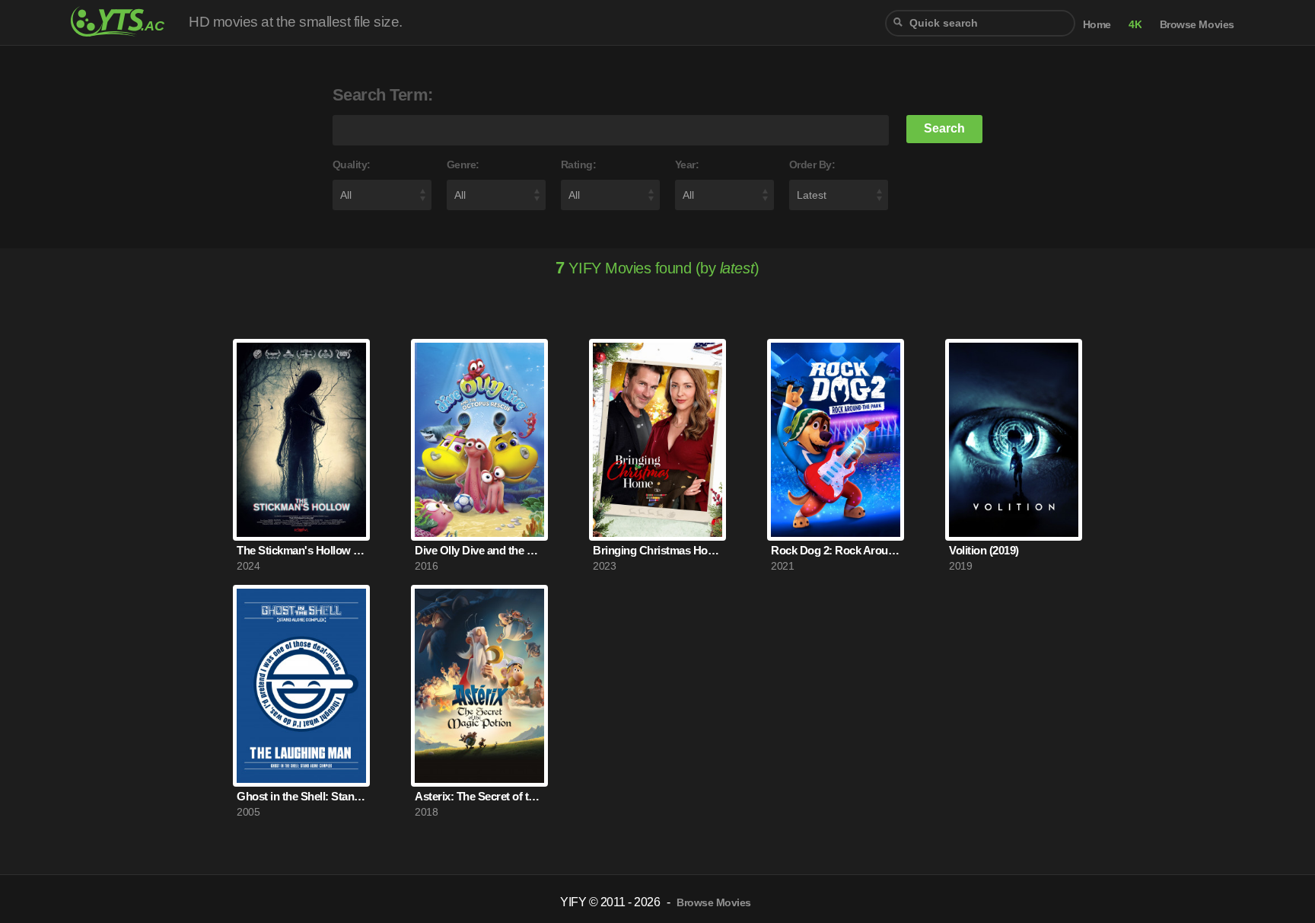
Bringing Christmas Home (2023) (657, 550)
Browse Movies (1197, 24)
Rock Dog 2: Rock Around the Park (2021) (835, 550)
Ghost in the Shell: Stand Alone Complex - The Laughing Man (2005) (301, 796)
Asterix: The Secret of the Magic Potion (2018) (479, 796)
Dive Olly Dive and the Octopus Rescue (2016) (479, 550)
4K (1135, 24)
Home (1097, 24)
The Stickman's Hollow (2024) (301, 550)
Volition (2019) (984, 550)
